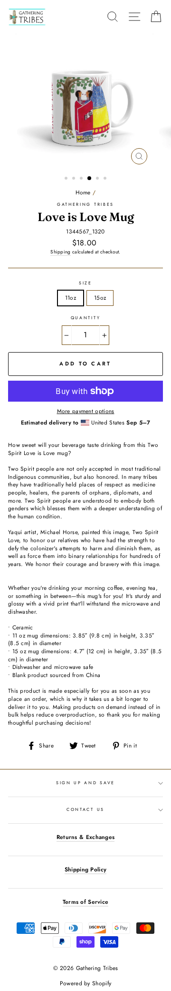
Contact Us (85, 809)
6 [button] (106, 179)
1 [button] (67, 179)
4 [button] (89, 178)
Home (83, 192)
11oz (70, 297)
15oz (100, 297)
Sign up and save (85, 782)
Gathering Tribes (85, 204)
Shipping (60, 252)
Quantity (85, 318)
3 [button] (82, 179)
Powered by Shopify (85, 983)
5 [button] (98, 179)
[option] (85, 101)
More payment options (85, 411)
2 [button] (74, 179)
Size (85, 283)
